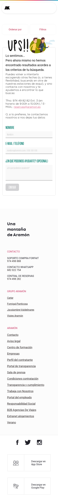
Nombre (10, 127)
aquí (36, 484)
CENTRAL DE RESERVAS (20, 276)
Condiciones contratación (22, 378)
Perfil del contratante (20, 359)
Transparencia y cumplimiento (25, 385)
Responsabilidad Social (21, 403)
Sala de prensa (16, 372)
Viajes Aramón (15, 315)
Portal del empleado (19, 397)
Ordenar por (15, 29)
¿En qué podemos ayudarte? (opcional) (27, 161)
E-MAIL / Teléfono (15, 143)
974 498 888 (14, 261)
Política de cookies (26, 481)
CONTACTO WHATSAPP (20, 267)
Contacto (12, 334)
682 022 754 (14, 270)
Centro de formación (19, 347)
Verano (11, 422)
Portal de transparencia (21, 366)
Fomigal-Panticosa (17, 303)
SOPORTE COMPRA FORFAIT (23, 258)
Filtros (42, 29)
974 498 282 (14, 278)
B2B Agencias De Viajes (21, 410)
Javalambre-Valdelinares (20, 309)
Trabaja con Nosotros (20, 391)
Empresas (13, 353)
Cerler (10, 297)
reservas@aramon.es (27, 107)
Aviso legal (13, 341)
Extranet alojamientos (20, 416)
